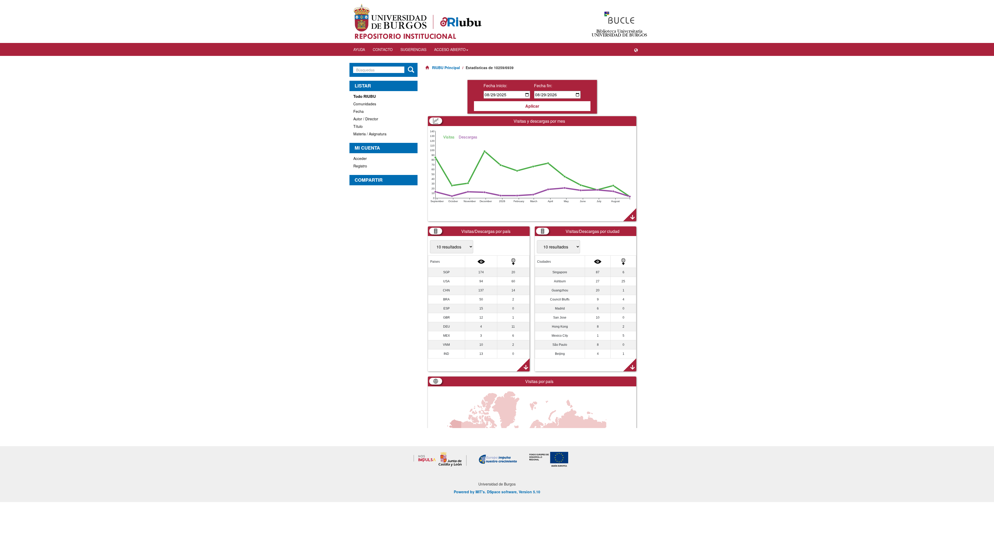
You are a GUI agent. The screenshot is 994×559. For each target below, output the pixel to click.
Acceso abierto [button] (450, 49)
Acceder (360, 158)
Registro (360, 165)
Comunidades (364, 103)
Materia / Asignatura (369, 133)
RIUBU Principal (446, 67)
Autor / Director (365, 118)
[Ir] (411, 69)
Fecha (358, 111)
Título (358, 126)
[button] (636, 49)
